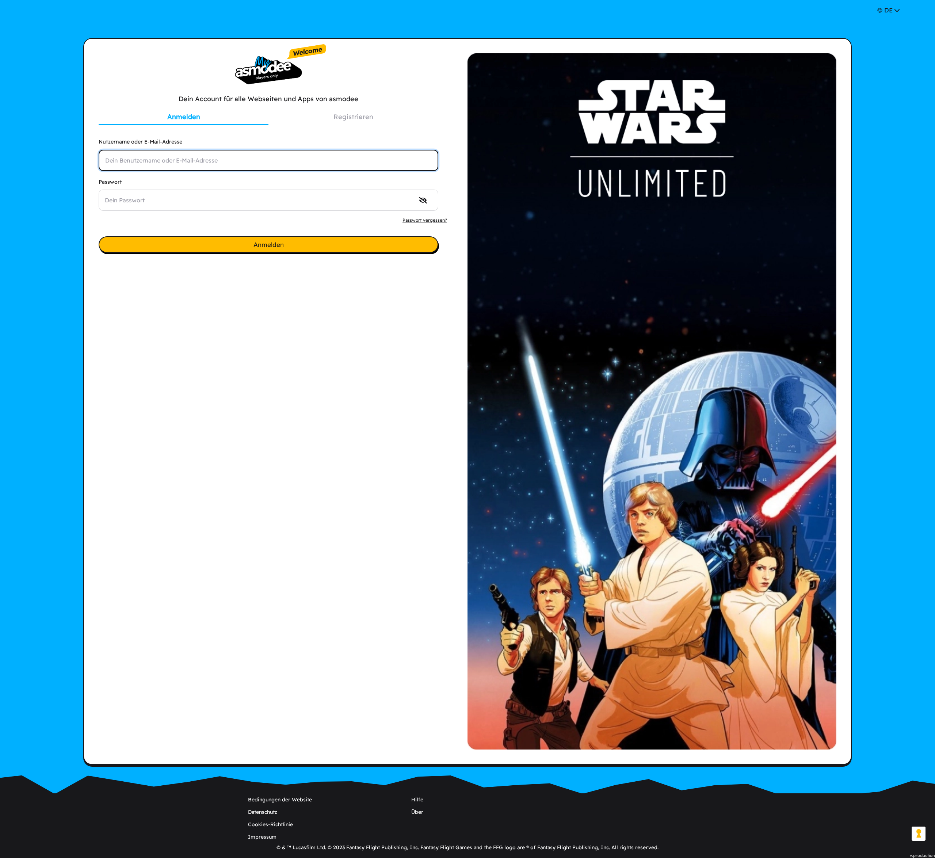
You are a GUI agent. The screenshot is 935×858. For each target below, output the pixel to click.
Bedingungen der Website (280, 799)
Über (417, 812)
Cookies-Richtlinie (270, 824)
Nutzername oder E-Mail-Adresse (140, 141)
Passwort (110, 182)
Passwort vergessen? (424, 220)
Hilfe (417, 799)
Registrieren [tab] (353, 117)
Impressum (262, 837)
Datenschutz (262, 812)
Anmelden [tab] (183, 117)
